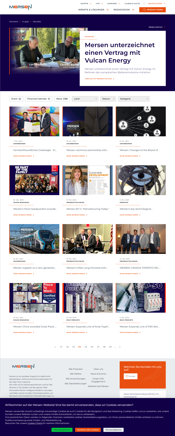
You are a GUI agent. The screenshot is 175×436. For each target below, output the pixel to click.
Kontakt (132, 376)
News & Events (98, 374)
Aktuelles (37, 22)
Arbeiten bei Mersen (98, 386)
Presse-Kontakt (156, 27)
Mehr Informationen (22, 156)
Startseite (13, 22)
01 (61, 347)
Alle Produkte (76, 369)
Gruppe (84, 3)
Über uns (98, 369)
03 (74, 347)
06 (92, 347)
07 (98, 347)
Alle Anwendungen (76, 378)
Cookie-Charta (34, 423)
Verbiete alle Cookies (88, 430)
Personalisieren (113, 430)
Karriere (112, 3)
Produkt (155, 10)
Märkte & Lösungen (91, 9)
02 (67, 347)
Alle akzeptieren (62, 430)
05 (86, 347)
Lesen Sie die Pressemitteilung (98, 79)
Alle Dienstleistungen (76, 383)
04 (80, 347)
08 (104, 347)
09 (110, 347)
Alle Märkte (75, 374)
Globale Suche (132, 3)
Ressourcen (122, 9)
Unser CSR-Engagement (98, 380)
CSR (98, 3)
